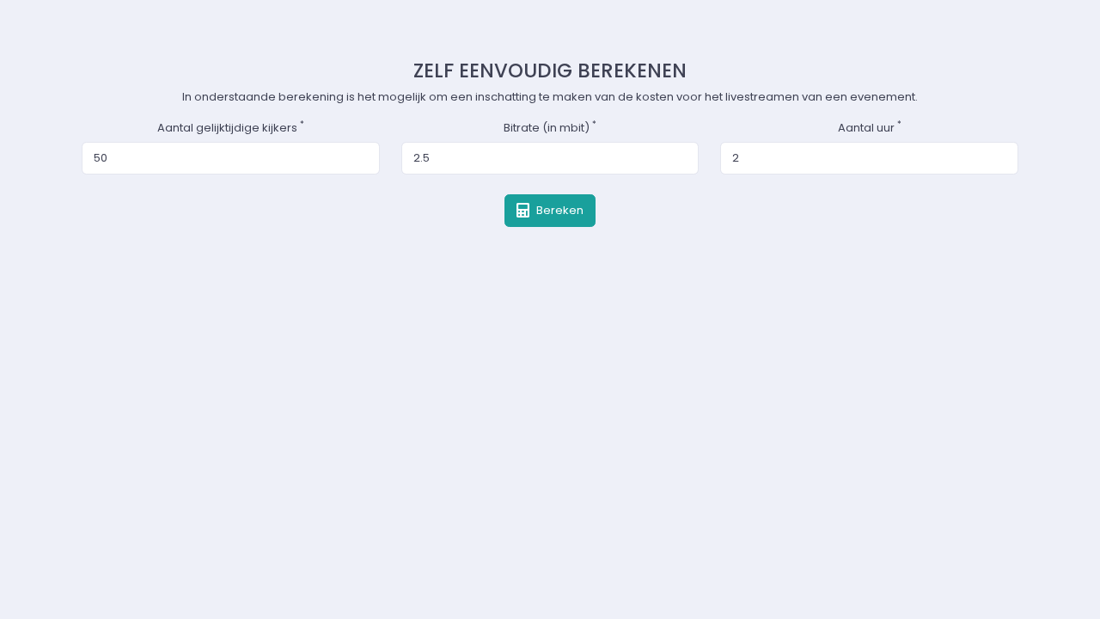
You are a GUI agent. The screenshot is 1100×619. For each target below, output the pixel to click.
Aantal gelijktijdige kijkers (230, 128)
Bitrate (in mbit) (550, 128)
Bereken (559, 210)
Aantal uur (869, 128)
